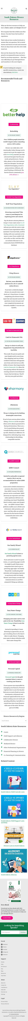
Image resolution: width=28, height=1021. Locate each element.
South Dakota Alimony (9, 875)
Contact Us (3, 985)
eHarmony (14, 405)
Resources (3, 973)
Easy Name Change (14, 610)
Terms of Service (5, 1003)
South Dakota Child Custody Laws (12, 792)
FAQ (2, 968)
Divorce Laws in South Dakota (14, 846)
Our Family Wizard (14, 545)
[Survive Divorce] (14, 11)
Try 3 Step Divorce (14, 266)
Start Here (3, 975)
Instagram (5, 952)
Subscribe (7, 918)
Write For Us (4, 992)
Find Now (23, 932)
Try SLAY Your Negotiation (14, 197)
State (2, 964)
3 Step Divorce (14, 273)
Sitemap (3, 994)
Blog (2, 971)
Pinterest (5, 954)
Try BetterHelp (14, 124)
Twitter (5, 947)
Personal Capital (14, 669)
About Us (3, 983)
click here (15, 72)
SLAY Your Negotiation (14, 204)
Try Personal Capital (14, 662)
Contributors (4, 987)
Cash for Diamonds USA (14, 337)
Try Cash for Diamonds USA (14, 330)
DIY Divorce (4, 966)
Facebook (5, 944)
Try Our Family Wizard (14, 538)
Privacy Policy (4, 1001)
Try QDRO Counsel (14, 461)
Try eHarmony (14, 398)
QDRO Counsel (14, 468)
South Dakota (5, 720)
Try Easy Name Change (14, 603)
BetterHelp (14, 131)
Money (2, 962)
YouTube (5, 949)
